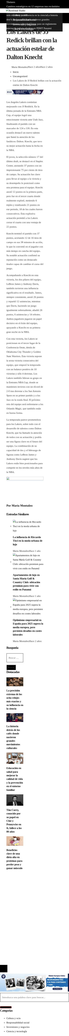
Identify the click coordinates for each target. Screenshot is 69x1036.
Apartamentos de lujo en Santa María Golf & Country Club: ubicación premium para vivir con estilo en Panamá (26, 582)
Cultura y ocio (20, 886)
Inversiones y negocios (24, 891)
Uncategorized (13, 25)
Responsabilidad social (24, 895)
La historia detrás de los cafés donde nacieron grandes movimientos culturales (13, 737)
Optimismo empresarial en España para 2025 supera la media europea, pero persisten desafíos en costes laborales (28, 627)
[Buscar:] (14, 658)
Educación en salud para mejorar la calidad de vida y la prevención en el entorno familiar (14, 779)
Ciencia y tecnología (23, 882)
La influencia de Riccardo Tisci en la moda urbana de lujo (27, 541)
